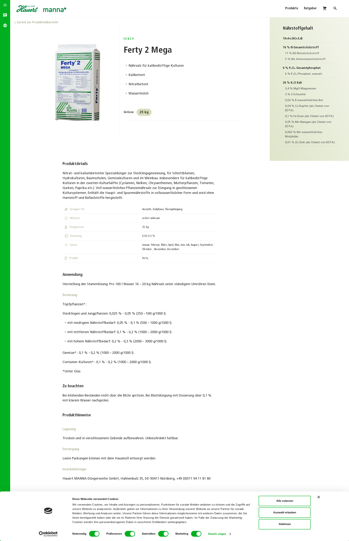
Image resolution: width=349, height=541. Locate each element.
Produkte (291, 8)
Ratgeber (310, 8)
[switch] (130, 534)
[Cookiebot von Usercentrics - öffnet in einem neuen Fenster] (48, 534)
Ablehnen (285, 524)
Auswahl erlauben (284, 512)
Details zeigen (217, 533)
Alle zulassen (284, 500)
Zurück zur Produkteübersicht (37, 22)
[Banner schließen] (318, 497)
